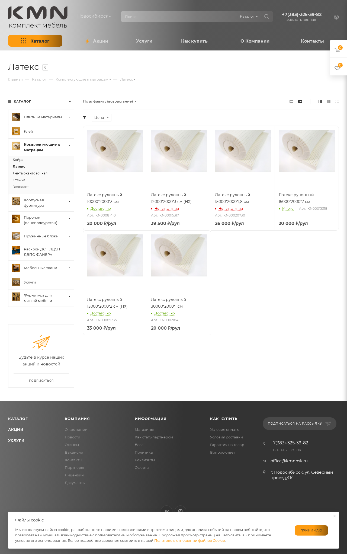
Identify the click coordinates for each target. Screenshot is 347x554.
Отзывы (72, 444)
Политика (144, 452)
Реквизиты (145, 460)
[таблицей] (337, 101)
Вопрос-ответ (222, 452)
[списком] (328, 101)
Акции (16, 429)
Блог (139, 444)
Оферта (142, 467)
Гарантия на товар (227, 444)
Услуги (16, 440)
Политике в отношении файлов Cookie (189, 540)
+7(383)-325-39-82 (302, 14)
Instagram (180, 511)
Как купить (223, 418)
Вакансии (74, 452)
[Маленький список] (291, 101)
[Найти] (266, 16)
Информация (150, 418)
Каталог (18, 418)
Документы (75, 482)
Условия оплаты (224, 429)
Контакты (73, 460)
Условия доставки (226, 437)
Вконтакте (166, 511)
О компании (76, 429)
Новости (72, 437)
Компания (77, 418)
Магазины (144, 429)
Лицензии (74, 475)
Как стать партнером (154, 437)
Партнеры (74, 467)
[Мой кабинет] (336, 17)
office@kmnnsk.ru (289, 460)
